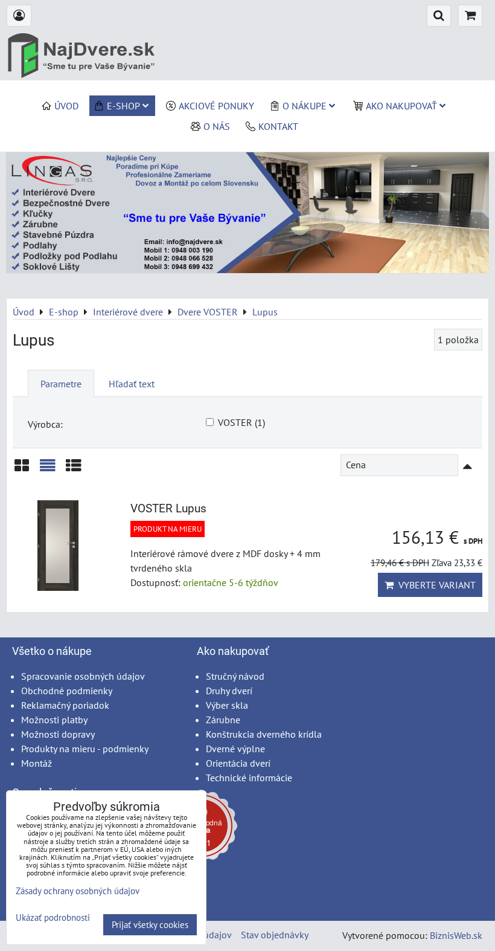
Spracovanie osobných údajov (83, 676)
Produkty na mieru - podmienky (84, 749)
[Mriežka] (22, 470)
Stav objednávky (274, 935)
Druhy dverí (229, 691)
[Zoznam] (48, 470)
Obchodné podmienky (66, 691)
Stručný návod (235, 676)
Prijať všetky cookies (150, 924)
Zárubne (223, 720)
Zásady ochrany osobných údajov (77, 891)
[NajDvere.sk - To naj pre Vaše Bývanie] (247, 269)
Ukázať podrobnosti (53, 918)
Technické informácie (249, 778)
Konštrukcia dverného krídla (264, 734)
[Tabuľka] (74, 470)
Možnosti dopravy (58, 734)
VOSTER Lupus (168, 508)
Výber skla (227, 705)
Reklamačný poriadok (65, 705)
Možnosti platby (54, 720)
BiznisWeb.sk (456, 935)
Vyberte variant (435, 585)
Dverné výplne (235, 749)
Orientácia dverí (238, 763)
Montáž (36, 763)
